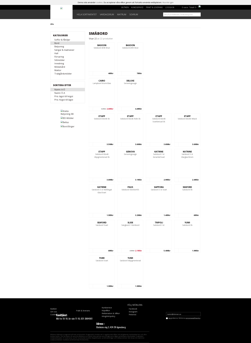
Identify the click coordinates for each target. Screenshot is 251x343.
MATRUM (121, 14)
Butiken (125, 7)
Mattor (57, 70)
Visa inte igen (167, 2)
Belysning (59, 46)
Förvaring (59, 56)
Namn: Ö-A (59, 93)
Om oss (53, 311)
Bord (56, 43)
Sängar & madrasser (64, 49)
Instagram (133, 311)
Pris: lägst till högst (63, 96)
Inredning (59, 63)
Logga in (169, 7)
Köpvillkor (106, 310)
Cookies (53, 314)
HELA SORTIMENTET (87, 14)
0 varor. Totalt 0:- (189, 7)
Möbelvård (59, 66)
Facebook (133, 309)
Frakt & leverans (154, 7)
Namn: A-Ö (59, 89)
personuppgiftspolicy (193, 318)
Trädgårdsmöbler (63, 73)
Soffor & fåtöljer (62, 39)
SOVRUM (133, 14)
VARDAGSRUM (107, 14)
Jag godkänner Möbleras (184, 318)
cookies (99, 2)
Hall (56, 53)
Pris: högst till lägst (63, 99)
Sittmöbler (59, 60)
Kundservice (137, 7)
